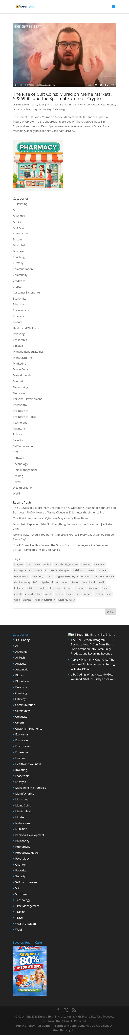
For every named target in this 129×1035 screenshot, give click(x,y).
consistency (38, 576)
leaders (43, 588)
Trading (18, 476)
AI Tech (54, 104)
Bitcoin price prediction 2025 (28, 570)
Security (18, 440)
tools (108, 594)
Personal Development (27, 399)
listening (68, 588)
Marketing (31, 109)
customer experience (104, 576)
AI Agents (19, 216)
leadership (55, 588)
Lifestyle (18, 346)
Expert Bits (45, 1016)
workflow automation (45, 599)
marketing (80, 588)
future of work (88, 582)
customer (85, 576)
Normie (105, 588)
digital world (47, 582)
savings (58, 594)
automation (99, 564)
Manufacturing (22, 357)
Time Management (25, 470)
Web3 (16, 493)
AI (48, 104)
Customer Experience (26, 292)
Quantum (19, 428)
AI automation (33, 564)
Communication (23, 269)
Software (18, 458)
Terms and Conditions (69, 1025)
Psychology (20, 422)
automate (86, 564)
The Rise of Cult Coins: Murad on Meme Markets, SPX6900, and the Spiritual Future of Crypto (62, 96)
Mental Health (22, 375)
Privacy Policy (25, 1025)
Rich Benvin (22, 104)
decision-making (22, 582)
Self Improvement (24, 446)
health (101, 582)
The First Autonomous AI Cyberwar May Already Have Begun (51, 518)
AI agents (18, 564)
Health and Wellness (26, 328)
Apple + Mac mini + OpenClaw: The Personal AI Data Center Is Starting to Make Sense (93, 664)
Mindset (18, 381)
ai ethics (47, 564)
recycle (48, 594)
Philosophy (20, 405)
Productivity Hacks (24, 417)
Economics (19, 298)
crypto (50, 576)
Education (19, 304)
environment (62, 582)
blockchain (77, 570)
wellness (27, 599)
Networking (44, 109)
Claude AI (101, 570)
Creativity (92, 104)
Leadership (19, 109)
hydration (19, 588)
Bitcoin (17, 239)
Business (18, 251)
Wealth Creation (23, 487)
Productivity (20, 411)
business (90, 570)
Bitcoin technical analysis (57, 570)
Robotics (18, 434)
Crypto (101, 104)
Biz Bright (107, 635)
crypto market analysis (67, 576)
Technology (58, 109)
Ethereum (19, 316)
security (69, 594)
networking (93, 588)
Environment (21, 310)
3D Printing (20, 204)
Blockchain (66, 104)
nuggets (18, 594)
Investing (19, 334)
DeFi (35, 582)
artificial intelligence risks (66, 564)
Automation (20, 233)
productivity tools (33, 594)
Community (79, 104)
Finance (111, 104)
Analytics (18, 227)
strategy (99, 594)
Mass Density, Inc (64, 1030)
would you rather (66, 599)
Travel (17, 482)
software (88, 594)
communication (21, 576)
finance (75, 582)
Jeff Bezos (31, 588)
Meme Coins (21, 369)
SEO (15, 452)
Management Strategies (28, 351)
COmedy (18, 263)
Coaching (19, 257)
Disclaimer (44, 1025)
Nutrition (19, 393)
